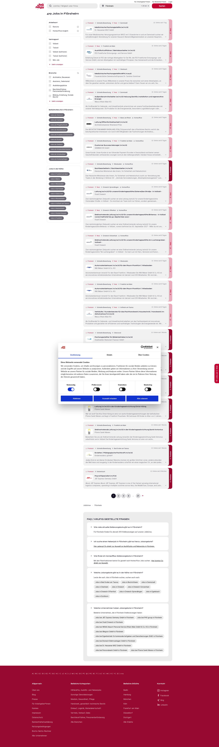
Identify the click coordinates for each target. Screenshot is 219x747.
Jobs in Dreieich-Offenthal (105, 591)
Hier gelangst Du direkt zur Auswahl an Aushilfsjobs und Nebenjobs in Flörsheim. (124, 546)
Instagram (164, 690)
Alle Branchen (76, 722)
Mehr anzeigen (57, 64)
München (127, 699)
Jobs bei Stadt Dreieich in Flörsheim (109, 622)
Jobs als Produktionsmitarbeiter (61, 134)
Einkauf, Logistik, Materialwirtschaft (86, 708)
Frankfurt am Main (131, 708)
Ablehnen (77, 398)
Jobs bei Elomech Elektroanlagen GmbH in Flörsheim (115, 641)
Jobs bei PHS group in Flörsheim (149, 617)
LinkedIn (164, 705)
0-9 (121, 674)
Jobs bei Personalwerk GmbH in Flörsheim (111, 650)
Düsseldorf (128, 713)
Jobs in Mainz (55, 179)
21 (138, 496)
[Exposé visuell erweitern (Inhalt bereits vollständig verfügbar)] (166, 36)
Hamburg (127, 694)
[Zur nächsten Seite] (143, 495)
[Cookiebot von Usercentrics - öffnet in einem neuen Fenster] (143, 347)
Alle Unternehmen (39, 735)
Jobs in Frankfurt (56, 218)
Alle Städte (128, 722)
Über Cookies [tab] (143, 355)
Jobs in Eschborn (101, 596)
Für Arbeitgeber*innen (41, 704)
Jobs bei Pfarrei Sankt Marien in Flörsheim (147, 650)
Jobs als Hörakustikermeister (61, 149)
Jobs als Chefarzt (57, 144)
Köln (125, 704)
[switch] (96, 389)
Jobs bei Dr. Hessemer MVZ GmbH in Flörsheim (113, 646)
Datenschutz (37, 717)
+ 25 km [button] (144, 6)
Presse (35, 699)
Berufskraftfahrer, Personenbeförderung (88, 717)
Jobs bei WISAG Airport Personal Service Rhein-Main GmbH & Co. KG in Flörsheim (126, 627)
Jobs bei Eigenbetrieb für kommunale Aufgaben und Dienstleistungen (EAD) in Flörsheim (129, 636)
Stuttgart (127, 717)
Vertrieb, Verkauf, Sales (80, 713)
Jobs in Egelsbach (153, 591)
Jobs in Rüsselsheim (58, 198)
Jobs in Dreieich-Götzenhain (138, 587)
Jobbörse (87, 505)
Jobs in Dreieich (118, 587)
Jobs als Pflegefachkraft (59, 125)
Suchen (162, 6)
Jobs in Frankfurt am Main (59, 174)
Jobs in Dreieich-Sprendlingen (130, 591)
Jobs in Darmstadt (57, 189)
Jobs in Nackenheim (57, 208)
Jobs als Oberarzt (57, 115)
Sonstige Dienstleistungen (82, 694)
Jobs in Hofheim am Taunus (60, 203)
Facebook (164, 695)
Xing (162, 700)
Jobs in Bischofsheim (130, 582)
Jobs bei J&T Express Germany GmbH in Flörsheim (114, 617)
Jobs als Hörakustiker (58, 154)
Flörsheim (98, 505)
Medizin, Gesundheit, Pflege (82, 699)
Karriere (35, 708)
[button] (78, 27)
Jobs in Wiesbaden (57, 184)
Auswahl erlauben (109, 398)
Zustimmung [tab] (75, 355)
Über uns (35, 690)
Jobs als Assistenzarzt (58, 130)
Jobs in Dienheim (101, 587)
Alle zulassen (142, 398)
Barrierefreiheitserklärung (42, 722)
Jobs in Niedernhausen (58, 213)
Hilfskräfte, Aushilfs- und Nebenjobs (86, 690)
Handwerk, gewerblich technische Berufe (88, 704)
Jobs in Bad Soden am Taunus (106, 582)
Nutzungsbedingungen (41, 726)
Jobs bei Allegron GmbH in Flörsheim (109, 631)
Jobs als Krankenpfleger (59, 159)
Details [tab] (109, 355)
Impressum (36, 713)
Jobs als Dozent (56, 139)
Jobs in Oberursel (57, 193)
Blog (34, 694)
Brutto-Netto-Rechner (41, 731)
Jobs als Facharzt (57, 120)
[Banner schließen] (157, 347)
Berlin (125, 690)
